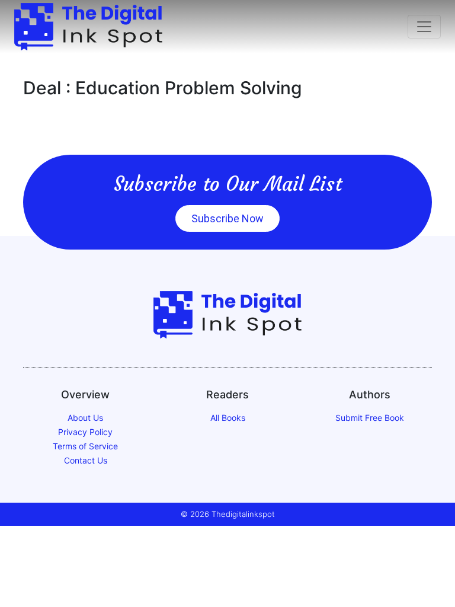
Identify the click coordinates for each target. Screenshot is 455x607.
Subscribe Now (227, 218)
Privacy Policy (85, 432)
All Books (227, 418)
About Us (85, 418)
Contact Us (85, 460)
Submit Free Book (369, 418)
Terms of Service (85, 446)
